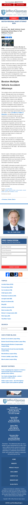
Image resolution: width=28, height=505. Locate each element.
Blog (3, 304)
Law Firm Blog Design (13, 503)
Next (14, 199)
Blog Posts (14, 484)
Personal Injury (7, 287)
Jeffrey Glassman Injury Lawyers (18, 498)
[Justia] (16, 274)
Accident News (9, 188)
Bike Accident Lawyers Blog (9, 359)
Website (14, 463)
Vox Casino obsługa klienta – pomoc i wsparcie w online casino (11, 377)
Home (4, 18)
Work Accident (6, 310)
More (23, 18)
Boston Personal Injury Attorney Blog (14, 12)
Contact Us (14, 476)
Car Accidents (6, 290)
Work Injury (5, 316)
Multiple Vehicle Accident (10, 190)
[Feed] (20, 274)
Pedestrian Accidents (8, 295)
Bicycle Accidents (7, 301)
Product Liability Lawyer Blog (9, 356)
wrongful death (6, 298)
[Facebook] (8, 274)
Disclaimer (14, 471)
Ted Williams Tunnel (13, 191)
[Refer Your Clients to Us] (14, 393)
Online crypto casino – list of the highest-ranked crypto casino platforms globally (12, 381)
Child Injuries (6, 293)
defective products (7, 307)
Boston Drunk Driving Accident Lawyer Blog (13, 341)
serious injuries (19, 190)
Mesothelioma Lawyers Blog (9, 353)
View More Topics (6, 318)
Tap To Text (20, 4)
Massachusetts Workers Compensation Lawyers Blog (12, 345)
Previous (4, 199)
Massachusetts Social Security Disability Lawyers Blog (12, 349)
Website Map (14, 480)
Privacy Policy (14, 467)
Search (25, 328)
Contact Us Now (14, 267)
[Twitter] (12, 274)
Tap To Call (8, 4)
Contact (14, 18)
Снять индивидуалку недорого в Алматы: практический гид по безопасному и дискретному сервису (13, 371)
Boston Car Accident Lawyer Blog (10, 338)
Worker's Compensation (9, 313)
